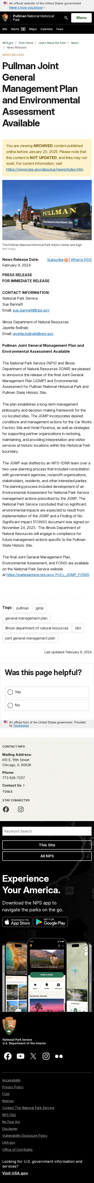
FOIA (5, 1094)
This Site (47, 845)
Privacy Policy (13, 1087)
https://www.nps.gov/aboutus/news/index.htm (44, 169)
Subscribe (55, 259)
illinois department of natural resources (36, 628)
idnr (78, 628)
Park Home (25, 43)
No (17, 705)
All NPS (47, 856)
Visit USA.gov (15, 1173)
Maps (33, 29)
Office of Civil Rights (17, 1150)
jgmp (40, 608)
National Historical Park (33, 17)
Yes (18, 692)
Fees (59, 29)
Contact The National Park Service (28, 1108)
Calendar (46, 29)
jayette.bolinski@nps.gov (33, 333)
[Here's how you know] (47, 5)
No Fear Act (11, 1122)
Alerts (17, 29)
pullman (22, 608)
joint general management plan (30, 638)
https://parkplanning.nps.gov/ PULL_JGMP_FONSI (47, 574)
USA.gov (8, 1142)
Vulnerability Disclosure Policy (24, 1136)
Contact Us (12, 785)
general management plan (26, 618)
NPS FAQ (9, 1115)
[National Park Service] (5, 17)
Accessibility (11, 1080)
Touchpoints (21, 725)
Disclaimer (10, 1129)
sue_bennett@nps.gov (31, 310)
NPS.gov (7, 43)
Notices (8, 1101)
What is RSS (81, 259)
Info (4, 29)
